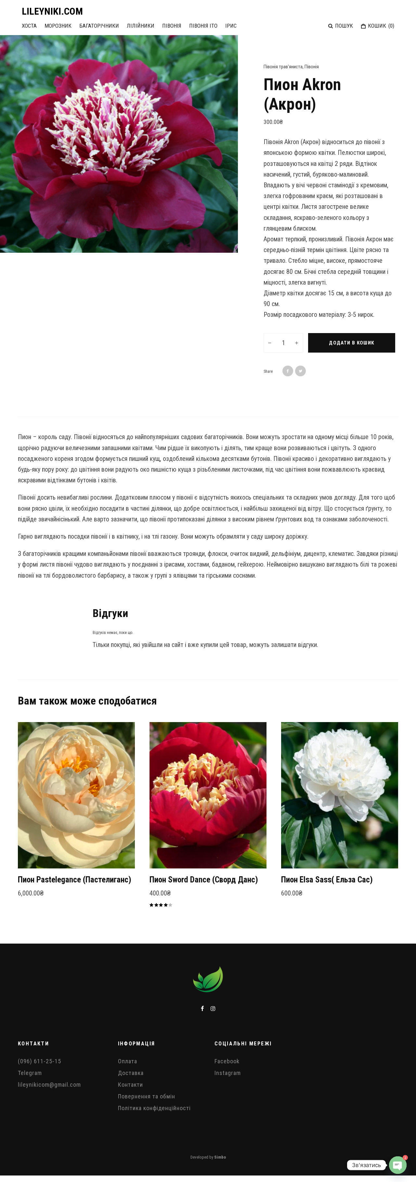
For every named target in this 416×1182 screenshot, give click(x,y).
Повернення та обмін (146, 1096)
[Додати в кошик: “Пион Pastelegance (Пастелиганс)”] (34, 852)
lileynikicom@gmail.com (49, 1084)
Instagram (227, 1072)
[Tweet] (300, 371)
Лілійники (140, 25)
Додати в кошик (351, 343)
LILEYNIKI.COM (52, 11)
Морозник (58, 25)
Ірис (231, 25)
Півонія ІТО (203, 25)
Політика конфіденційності (154, 1108)
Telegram (30, 1072)
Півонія (171, 25)
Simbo (220, 1157)
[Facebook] (202, 1008)
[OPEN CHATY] (398, 1165)
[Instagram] (213, 1008)
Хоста (29, 25)
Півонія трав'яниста (283, 67)
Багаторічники (99, 25)
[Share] (287, 371)
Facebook (227, 1061)
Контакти (130, 1084)
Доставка (131, 1072)
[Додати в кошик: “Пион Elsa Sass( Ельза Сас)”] (297, 852)
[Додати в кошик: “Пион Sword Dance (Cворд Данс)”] (166, 852)
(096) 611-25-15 (39, 1061)
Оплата (127, 1061)
